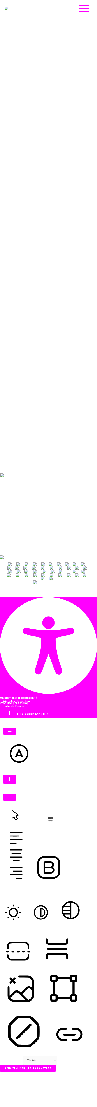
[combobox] (48, 575)
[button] (4, 593)
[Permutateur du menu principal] (84, 8)
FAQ (12, 485)
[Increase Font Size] (9, 713)
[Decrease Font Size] (9, 731)
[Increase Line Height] (9, 779)
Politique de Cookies (23, 500)
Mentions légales (20, 490)
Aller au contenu (11, 1060)
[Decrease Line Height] (9, 797)
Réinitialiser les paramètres (28, 1068)
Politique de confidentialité (27, 495)
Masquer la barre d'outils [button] (27, 714)
